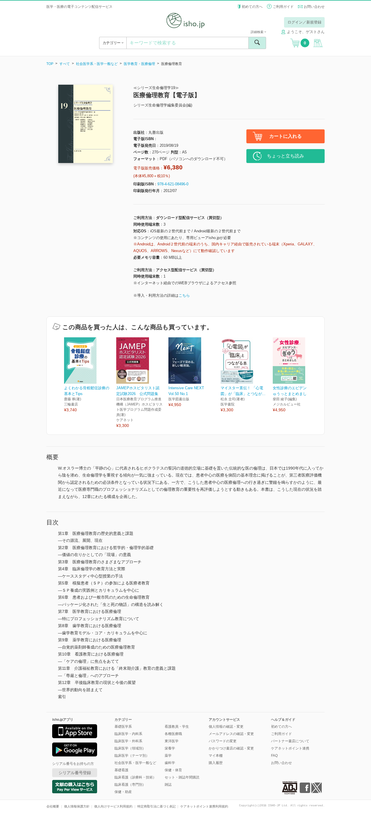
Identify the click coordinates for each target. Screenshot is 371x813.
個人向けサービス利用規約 (113, 806)
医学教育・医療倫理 (139, 64)
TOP (49, 64)
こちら (184, 295)
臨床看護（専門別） (130, 785)
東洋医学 (172, 741)
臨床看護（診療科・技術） (135, 777)
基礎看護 (121, 770)
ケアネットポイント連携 (290, 748)
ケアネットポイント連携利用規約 (204, 806)
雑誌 (168, 785)
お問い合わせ (314, 7)
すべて (64, 64)
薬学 (168, 756)
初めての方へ (252, 7)
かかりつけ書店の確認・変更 (231, 748)
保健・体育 (173, 770)
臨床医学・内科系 (128, 734)
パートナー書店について (290, 741)
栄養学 (170, 748)
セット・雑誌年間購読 (182, 777)
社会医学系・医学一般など (97, 64)
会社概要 (52, 806)
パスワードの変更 (223, 741)
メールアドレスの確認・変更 (231, 734)
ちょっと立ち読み (285, 155)
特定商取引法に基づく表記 (156, 806)
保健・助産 (123, 792)
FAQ (274, 756)
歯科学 (170, 763)
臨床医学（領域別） (130, 748)
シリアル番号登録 (75, 772)
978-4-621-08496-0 (172, 184)
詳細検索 (257, 32)
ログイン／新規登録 (304, 22)
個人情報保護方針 (77, 806)
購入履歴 (216, 763)
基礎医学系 (123, 727)
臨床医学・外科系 (128, 741)
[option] (90, 375)
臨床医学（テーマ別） (131, 756)
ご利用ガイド (283, 7)
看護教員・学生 (177, 727)
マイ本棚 (216, 756)
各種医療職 (173, 734)
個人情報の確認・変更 (226, 727)
